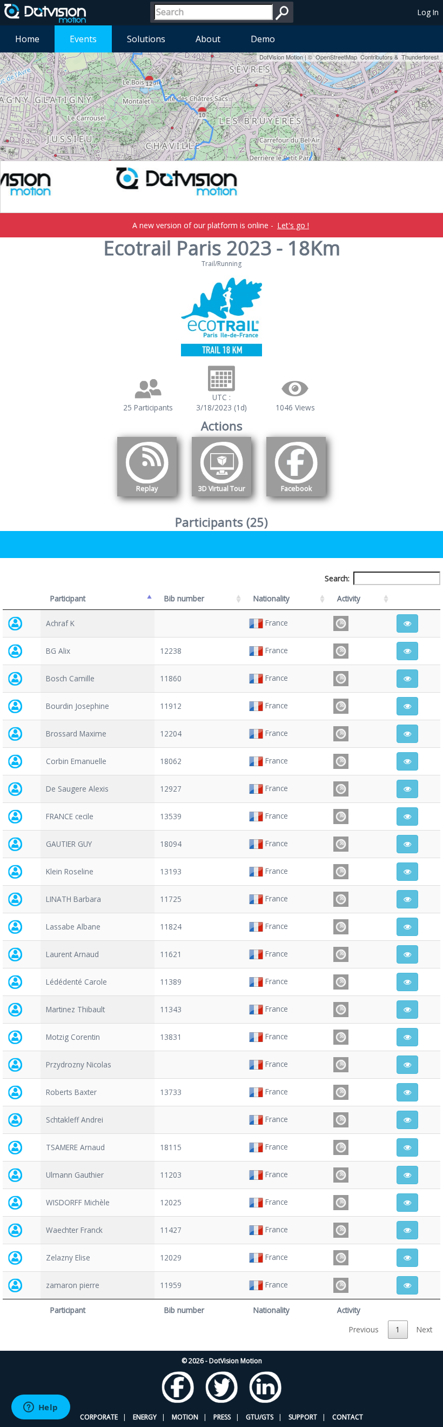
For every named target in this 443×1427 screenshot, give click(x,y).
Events (83, 39)
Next (424, 1329)
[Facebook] (296, 498)
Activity (348, 598)
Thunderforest (420, 56)
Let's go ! (293, 225)
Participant (67, 598)
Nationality (271, 598)
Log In (428, 12)
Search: (337, 578)
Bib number (184, 598)
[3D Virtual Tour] (221, 498)
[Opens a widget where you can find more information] (40, 1408)
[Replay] (147, 498)
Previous (364, 1329)
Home (27, 39)
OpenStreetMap (336, 56)
